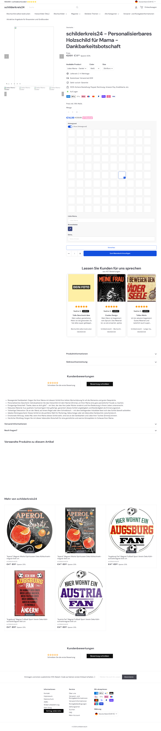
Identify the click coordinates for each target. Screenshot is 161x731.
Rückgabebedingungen (78, 704)
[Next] (63, 94)
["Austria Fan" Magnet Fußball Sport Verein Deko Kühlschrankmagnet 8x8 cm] (80, 599)
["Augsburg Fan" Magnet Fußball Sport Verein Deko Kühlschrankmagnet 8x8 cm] (131, 536)
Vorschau (111, 247)
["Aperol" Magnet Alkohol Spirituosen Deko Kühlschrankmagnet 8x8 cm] (29, 536)
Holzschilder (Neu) (42, 14)
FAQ (70, 712)
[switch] (70, 127)
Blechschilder (59, 14)
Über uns (72, 693)
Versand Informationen (78, 701)
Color (91, 64)
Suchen (72, 709)
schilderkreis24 (14, 7)
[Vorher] (6, 56)
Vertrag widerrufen (53, 711)
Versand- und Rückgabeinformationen (138, 14)
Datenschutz (49, 699)
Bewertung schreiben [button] (99, 384)
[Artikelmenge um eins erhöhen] (76, 112)
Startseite (69, 27)
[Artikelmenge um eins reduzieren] (68, 112)
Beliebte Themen (92, 14)
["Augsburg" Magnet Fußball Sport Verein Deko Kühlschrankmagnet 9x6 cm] (29, 599)
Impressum (48, 696)
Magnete (75, 14)
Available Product (73, 64)
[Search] (77, 7)
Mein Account (74, 715)
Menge (69, 108)
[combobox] (54, 7)
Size (104, 64)
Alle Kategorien (111, 14)
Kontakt (47, 693)
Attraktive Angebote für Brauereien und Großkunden (28, 19)
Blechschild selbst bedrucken (18, 14)
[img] (81, 306)
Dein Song (48, 708)
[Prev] (5, 94)
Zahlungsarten (74, 707)
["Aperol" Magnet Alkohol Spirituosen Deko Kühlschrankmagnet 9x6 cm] (80, 536)
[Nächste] (61, 56)
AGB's (46, 702)
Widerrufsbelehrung (51, 705)
